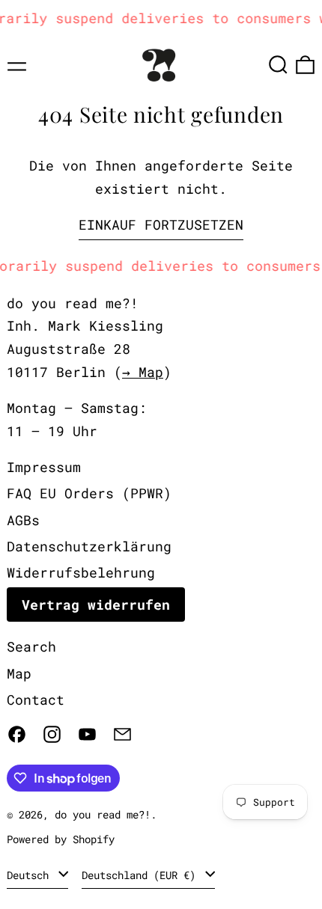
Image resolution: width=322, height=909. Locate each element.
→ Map (142, 372)
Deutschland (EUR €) (141, 875)
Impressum (44, 467)
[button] (278, 65)
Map (19, 673)
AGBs (23, 520)
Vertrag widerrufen (96, 604)
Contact (35, 699)
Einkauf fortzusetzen (161, 224)
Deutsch (31, 875)
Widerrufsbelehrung (81, 572)
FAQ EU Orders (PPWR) (89, 493)
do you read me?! (103, 814)
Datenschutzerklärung (89, 546)
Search (31, 646)
